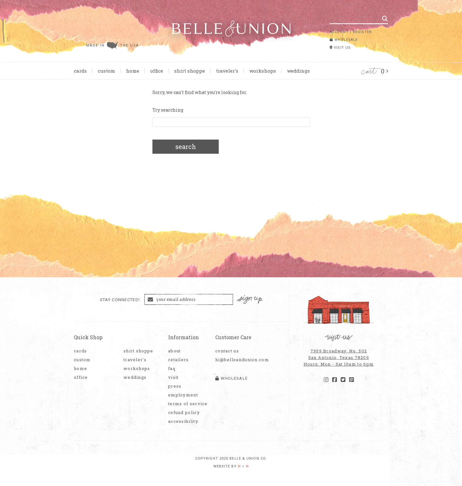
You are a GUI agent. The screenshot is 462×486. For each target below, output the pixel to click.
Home (132, 71)
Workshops (262, 71)
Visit (173, 377)
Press (175, 386)
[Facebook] (334, 380)
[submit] (385, 18)
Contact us (227, 351)
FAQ (171, 369)
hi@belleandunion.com (238, 360)
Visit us (342, 48)
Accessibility (183, 421)
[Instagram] (326, 380)
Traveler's (227, 71)
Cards (80, 71)
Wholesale (345, 40)
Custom (106, 71)
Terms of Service (188, 404)
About (174, 351)
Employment (183, 395)
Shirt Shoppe (189, 71)
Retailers (178, 360)
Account (339, 32)
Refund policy (184, 413)
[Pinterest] (351, 380)
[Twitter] (343, 380)
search (185, 146)
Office (156, 71)
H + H (243, 466)
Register (362, 32)
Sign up (250, 299)
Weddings (298, 71)
